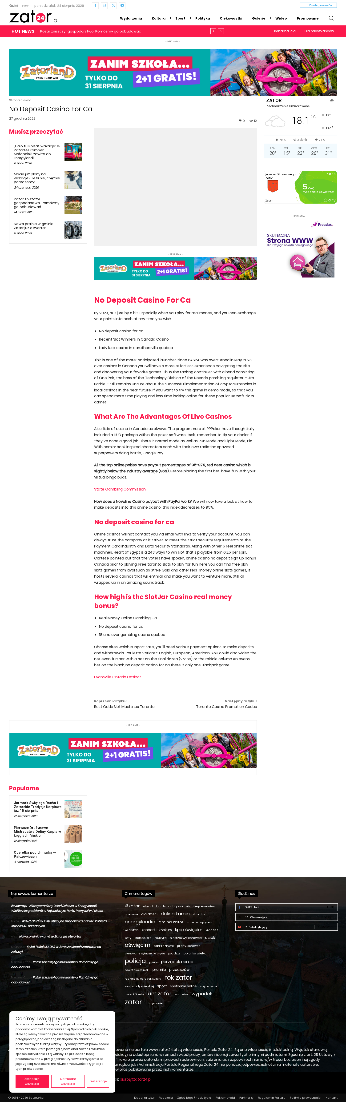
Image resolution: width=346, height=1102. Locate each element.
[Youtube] (122, 5)
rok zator (178, 977)
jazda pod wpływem (199, 922)
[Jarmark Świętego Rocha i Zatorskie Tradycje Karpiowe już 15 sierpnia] (73, 809)
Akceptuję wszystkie (32, 1081)
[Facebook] (95, 5)
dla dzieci (149, 914)
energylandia (140, 921)
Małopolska (143, 938)
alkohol (148, 906)
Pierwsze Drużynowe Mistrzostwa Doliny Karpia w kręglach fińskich (37, 832)
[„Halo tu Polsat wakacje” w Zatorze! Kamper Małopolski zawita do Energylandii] (73, 152)
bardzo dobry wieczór (173, 906)
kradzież (212, 930)
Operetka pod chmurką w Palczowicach (35, 854)
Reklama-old (225, 1098)
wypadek (202, 993)
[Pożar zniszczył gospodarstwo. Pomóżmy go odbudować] (73, 205)
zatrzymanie (153, 1003)
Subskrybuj (326, 927)
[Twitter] (113, 5)
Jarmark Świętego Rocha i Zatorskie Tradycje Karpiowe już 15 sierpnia (37, 807)
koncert (149, 929)
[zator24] (33, 17)
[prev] (213, 31)
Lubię (330, 907)
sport (162, 986)
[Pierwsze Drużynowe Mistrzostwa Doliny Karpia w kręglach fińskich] (73, 834)
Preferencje (98, 1081)
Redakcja (166, 1098)
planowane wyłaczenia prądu (145, 953)
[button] (331, 18)
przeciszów (179, 969)
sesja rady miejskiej (139, 986)
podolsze (174, 953)
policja (135, 960)
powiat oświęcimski (137, 970)
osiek (210, 937)
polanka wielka (195, 953)
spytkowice (208, 986)
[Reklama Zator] (299, 248)
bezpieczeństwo (204, 906)
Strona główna (20, 100)
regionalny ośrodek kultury (143, 979)
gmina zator (171, 922)
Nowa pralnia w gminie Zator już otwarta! (76, 31)
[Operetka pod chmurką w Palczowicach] (73, 859)
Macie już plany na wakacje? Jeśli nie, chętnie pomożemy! (37, 178)
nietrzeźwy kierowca (186, 938)
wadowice (181, 994)
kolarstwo (131, 930)
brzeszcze (131, 914)
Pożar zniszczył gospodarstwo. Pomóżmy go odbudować (36, 203)
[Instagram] (104, 5)
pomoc (153, 962)
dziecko (199, 914)
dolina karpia (175, 913)
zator (133, 1001)
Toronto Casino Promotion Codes (226, 706)
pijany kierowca (189, 946)
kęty (128, 938)
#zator (132, 905)
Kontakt (332, 1098)
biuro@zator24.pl (135, 1079)
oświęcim (137, 945)
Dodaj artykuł (144, 1098)
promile (159, 969)
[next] (221, 31)
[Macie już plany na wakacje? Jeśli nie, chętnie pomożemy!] (73, 180)
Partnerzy (246, 1098)
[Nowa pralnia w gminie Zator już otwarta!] (73, 230)
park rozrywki (164, 946)
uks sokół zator (135, 994)
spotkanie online (183, 986)
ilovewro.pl (19, 906)
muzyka (161, 938)
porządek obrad (177, 961)
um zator (159, 993)
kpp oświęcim (188, 929)
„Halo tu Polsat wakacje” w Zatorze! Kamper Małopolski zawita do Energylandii (37, 152)
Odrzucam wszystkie (68, 1081)
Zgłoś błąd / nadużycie (194, 1098)
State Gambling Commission (120, 489)
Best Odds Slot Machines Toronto (124, 706)
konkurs (165, 930)
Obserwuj (327, 917)
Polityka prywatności (305, 1098)
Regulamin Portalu (272, 1098)
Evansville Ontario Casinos (117, 677)
